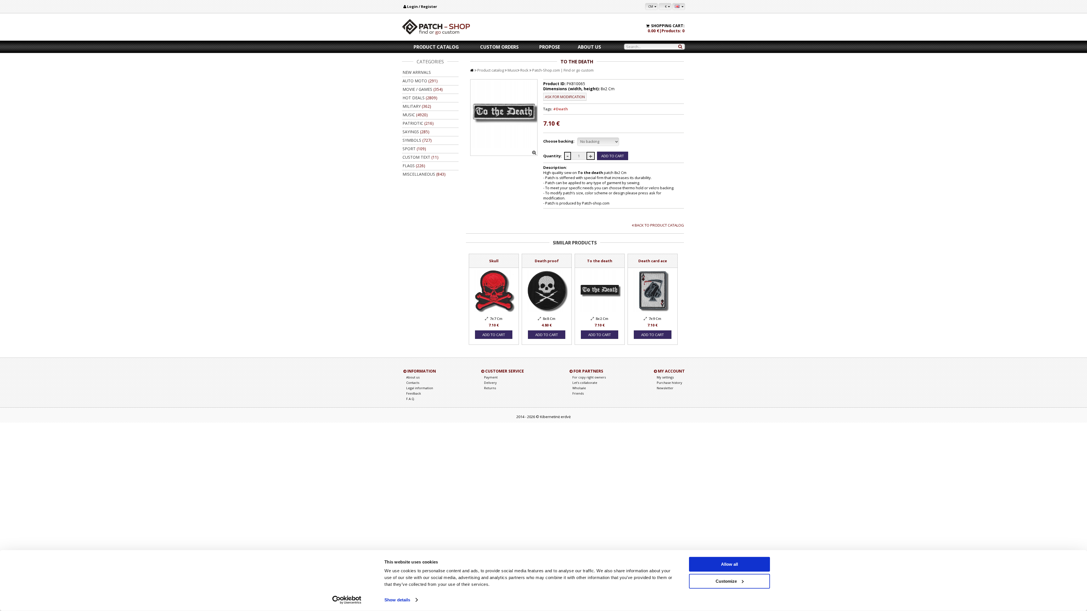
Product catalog (436, 47)
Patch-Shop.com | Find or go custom (563, 70)
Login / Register (422, 6)
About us (589, 47)
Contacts (412, 382)
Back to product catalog (659, 225)
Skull (493, 260)
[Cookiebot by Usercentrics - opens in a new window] (347, 600)
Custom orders (499, 47)
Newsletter (665, 388)
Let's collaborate (584, 382)
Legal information (419, 388)
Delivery (490, 382)
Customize (726, 580)
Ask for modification (565, 96)
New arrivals (417, 72)
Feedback (413, 393)
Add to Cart (493, 334)
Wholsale (579, 388)
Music (512, 70)
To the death (599, 260)
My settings (665, 377)
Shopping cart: (667, 25)
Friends (578, 393)
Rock (524, 70)
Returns (490, 388)
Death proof (547, 260)
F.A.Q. (410, 399)
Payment (491, 377)
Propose (549, 47)
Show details (397, 599)
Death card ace (652, 260)
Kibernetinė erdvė (555, 416)
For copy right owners (589, 377)
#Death (560, 108)
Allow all (729, 564)
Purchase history (669, 382)
